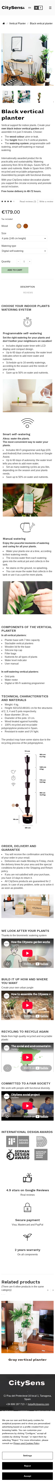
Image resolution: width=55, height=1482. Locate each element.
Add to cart (14, 270)
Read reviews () (28, 201)
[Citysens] (14, 7)
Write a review (46, 201)
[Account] (23, 8)
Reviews (28, 292)
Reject (27, 1466)
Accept (27, 1476)
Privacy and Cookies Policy (26, 1443)
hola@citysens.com (38, 1404)
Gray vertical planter (27, 1359)
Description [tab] (27, 287)
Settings (27, 1455)
